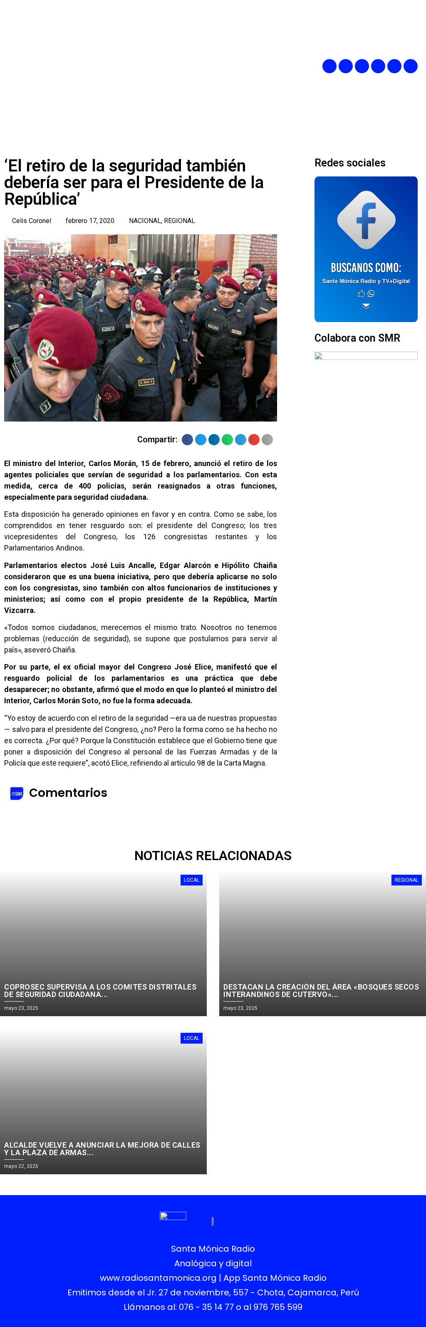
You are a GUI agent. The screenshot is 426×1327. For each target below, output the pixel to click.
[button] (240, 66)
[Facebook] (329, 66)
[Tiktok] (411, 66)
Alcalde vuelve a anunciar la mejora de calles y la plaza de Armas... (102, 1149)
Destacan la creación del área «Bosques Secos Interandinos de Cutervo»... (321, 990)
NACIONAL (145, 221)
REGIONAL (179, 221)
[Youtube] (394, 66)
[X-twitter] (378, 66)
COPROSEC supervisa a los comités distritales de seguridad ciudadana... (100, 990)
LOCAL (191, 880)
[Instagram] (362, 66)
